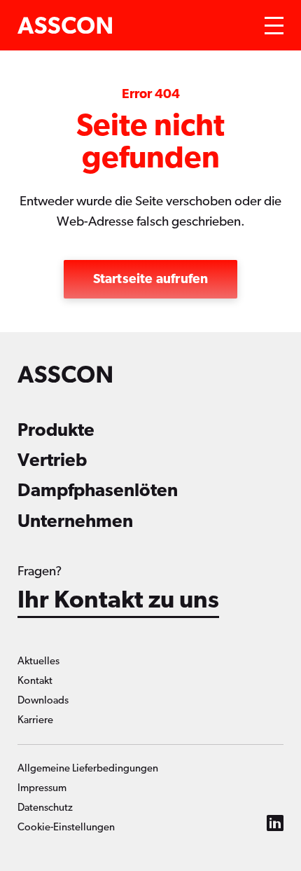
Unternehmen (75, 521)
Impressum (42, 788)
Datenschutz (45, 807)
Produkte (56, 430)
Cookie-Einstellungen (66, 827)
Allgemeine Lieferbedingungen (88, 768)
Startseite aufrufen (151, 279)
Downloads (43, 700)
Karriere (35, 720)
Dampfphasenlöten (98, 490)
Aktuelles (38, 661)
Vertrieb (52, 460)
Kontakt (35, 680)
